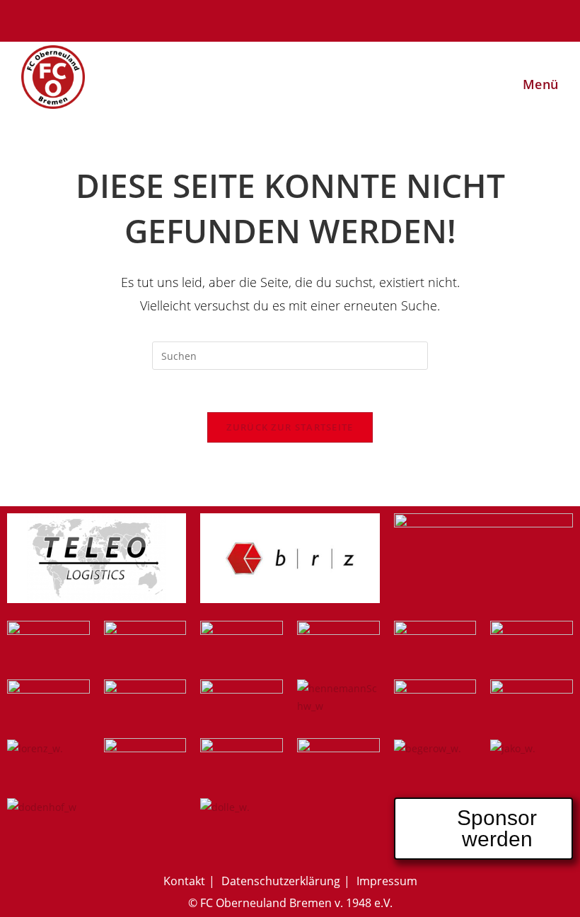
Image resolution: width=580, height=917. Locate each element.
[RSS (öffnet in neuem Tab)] (334, 19)
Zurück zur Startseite (289, 427)
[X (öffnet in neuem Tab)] (228, 19)
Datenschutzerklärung (280, 881)
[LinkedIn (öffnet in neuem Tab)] (292, 19)
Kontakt (184, 881)
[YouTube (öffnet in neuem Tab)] (313, 19)
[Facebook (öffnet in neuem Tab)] (249, 19)
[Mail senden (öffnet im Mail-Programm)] (353, 19)
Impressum (386, 881)
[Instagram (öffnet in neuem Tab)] (271, 19)
